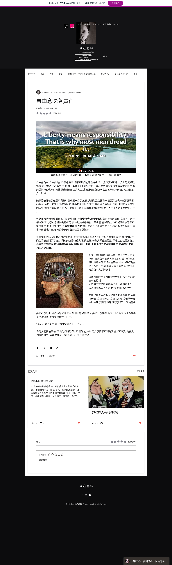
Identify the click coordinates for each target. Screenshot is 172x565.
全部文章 (31, 74)
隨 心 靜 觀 (86, 48)
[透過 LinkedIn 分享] (50, 347)
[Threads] (66, 26)
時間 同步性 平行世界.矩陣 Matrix (82, 74)
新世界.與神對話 (121, 74)
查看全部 (140, 371)
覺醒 (42, 74)
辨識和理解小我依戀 (42, 380)
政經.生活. (105, 74)
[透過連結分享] (57, 347)
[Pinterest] (86, 495)
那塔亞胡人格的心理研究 (105, 412)
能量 (60, 74)
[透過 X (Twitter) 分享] (44, 347)
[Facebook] (82, 495)
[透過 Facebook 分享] (37, 347)
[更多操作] (134, 92)
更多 (135, 74)
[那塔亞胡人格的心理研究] (116, 392)
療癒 (51, 74)
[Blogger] (90, 495)
